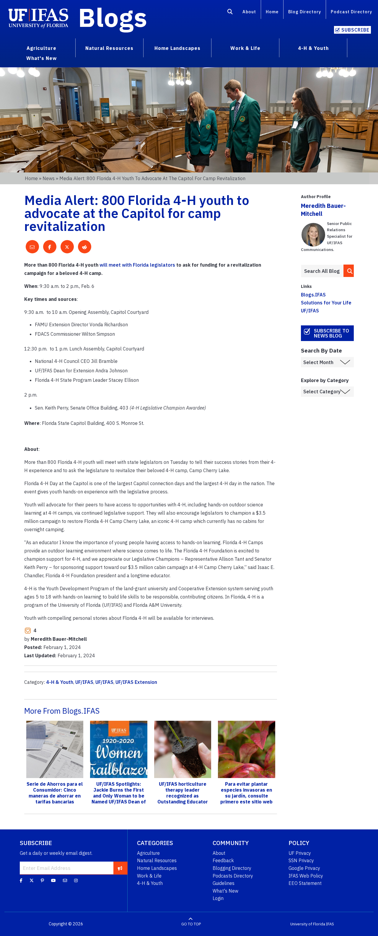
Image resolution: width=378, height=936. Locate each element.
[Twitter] (32, 880)
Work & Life (149, 876)
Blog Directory (304, 11)
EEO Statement (305, 883)
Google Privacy (304, 868)
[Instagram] (76, 880)
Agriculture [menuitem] (41, 48)
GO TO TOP (191, 924)
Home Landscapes (157, 868)
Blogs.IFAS (313, 295)
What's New (225, 891)
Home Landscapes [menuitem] (177, 48)
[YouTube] (53, 880)
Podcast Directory (351, 11)
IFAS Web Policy (306, 876)
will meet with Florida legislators (137, 265)
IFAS (330, 924)
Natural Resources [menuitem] (109, 48)
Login (218, 898)
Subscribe (355, 30)
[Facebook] (21, 880)
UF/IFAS (84, 682)
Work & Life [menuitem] (245, 48)
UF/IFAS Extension (136, 682)
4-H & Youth (59, 682)
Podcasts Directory (233, 876)
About (249, 11)
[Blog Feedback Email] (65, 880)
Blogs (112, 17)
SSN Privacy (301, 860)
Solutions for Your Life (326, 303)
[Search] (230, 12)
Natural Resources (157, 860)
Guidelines (223, 883)
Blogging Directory (232, 868)
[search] (348, 271)
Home (272, 11)
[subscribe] (120, 868)
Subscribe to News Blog (331, 333)
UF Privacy (300, 853)
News (49, 178)
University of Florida (307, 924)
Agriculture (148, 853)
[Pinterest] (42, 880)
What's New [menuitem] (41, 58)
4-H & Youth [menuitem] (313, 48)
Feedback (223, 860)
